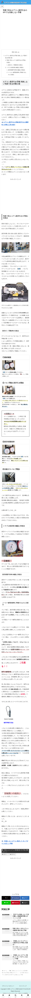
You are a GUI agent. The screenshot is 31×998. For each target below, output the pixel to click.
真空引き (13, 854)
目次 (13, 52)
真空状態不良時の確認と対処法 (16, 70)
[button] (24, 903)
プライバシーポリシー (8, 986)
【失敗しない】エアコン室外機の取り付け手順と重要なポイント (15, 851)
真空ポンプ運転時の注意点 (15, 65)
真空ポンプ (6, 854)
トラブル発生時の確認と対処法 (15, 67)
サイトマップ (23, 986)
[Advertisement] (15, 31)
